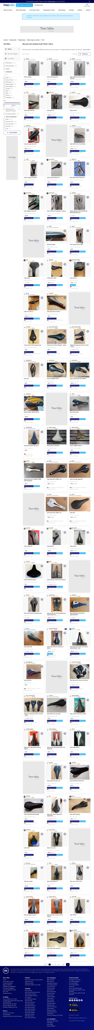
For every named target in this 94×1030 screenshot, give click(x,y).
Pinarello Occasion (51, 1003)
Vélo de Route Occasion (30, 994)
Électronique (62, 10)
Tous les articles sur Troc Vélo (10, 999)
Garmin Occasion (51, 993)
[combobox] (12, 59)
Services (88, 10)
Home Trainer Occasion (30, 1017)
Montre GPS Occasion (30, 1005)
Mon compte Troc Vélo (8, 981)
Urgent (8, 69)
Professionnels (11, 66)
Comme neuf (11, 121)
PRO (8, 93)
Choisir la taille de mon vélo (9, 1005)
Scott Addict (50, 1024)
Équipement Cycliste (49, 10)
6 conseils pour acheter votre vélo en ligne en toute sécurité (13, 1001)
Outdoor (79, 10)
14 (63, 964)
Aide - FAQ (5, 991)
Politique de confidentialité (9, 986)
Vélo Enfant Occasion (30, 1007)
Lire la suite (86, 49)
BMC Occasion (50, 981)
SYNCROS (10, 97)
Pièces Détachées (21, 10)
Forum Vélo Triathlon (74, 985)
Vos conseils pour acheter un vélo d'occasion (77, 990)
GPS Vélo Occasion (29, 1016)
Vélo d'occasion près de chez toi (32, 992)
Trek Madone (50, 1022)
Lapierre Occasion (51, 996)
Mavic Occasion (50, 1000)
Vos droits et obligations (8, 988)
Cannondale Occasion (52, 985)
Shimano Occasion (51, 1010)
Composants (12, 40)
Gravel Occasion (28, 1000)
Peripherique (21, 40)
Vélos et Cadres (8, 10)
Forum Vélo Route (73, 983)
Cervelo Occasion (51, 988)
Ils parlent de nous (7, 993)
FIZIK (9, 78)
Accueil (6, 40)
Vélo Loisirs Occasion (30, 1002)
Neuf (9, 119)
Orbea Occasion (50, 1001)
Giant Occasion (50, 995)
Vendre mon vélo (29, 981)
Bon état (10, 126)
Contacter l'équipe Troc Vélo (9, 990)
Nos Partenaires (6, 1014)
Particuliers (11, 63)
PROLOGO (10, 82)
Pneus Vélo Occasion (30, 1012)
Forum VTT (71, 986)
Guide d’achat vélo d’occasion (10, 1003)
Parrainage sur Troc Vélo (74, 979)
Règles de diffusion (7, 985)
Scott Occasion (50, 1008)
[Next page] (68, 964)
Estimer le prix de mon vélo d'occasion (34, 979)
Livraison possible (12, 114)
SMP (8, 91)
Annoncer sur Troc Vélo (8, 1013)
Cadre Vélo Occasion (30, 1014)
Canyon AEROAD (51, 1026)
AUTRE (9, 89)
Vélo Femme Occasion (30, 1009)
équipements (52, 1)
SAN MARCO (11, 86)
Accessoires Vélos (35, 10)
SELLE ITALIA (11, 80)
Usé (8, 128)
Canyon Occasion (51, 986)
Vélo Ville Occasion (29, 1004)
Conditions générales (8, 983)
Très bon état (11, 124)
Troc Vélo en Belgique (74, 981)
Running (71, 10)
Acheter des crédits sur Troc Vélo (32, 985)
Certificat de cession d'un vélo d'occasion (12, 1016)
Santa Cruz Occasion (52, 1007)
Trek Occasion (50, 1013)
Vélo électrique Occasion (30, 999)
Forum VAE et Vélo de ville (75, 988)
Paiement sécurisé (29, 983)
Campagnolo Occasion (52, 983)
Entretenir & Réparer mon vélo (10, 1007)
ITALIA (9, 95)
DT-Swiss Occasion (51, 991)
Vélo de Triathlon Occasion (31, 995)
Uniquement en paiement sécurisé (13, 110)
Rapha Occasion (50, 1005)
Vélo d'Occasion (28, 990)
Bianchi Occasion (51, 979)
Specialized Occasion (52, 1012)
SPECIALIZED (11, 84)
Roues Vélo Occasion (30, 1011)
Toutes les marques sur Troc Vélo (55, 1015)
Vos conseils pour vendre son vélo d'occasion (77, 993)
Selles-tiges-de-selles (33, 40)
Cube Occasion (50, 990)
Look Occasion (50, 998)
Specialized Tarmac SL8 (52, 1021)
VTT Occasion (28, 997)
